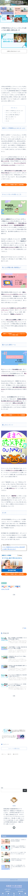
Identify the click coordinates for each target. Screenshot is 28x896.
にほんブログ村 (5, 589)
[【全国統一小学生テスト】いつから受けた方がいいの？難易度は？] (21, 18)
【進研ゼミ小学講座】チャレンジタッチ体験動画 (14, 415)
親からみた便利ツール (11, 116)
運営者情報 (20, 891)
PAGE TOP (14, 879)
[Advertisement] (14, 68)
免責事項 (8, 891)
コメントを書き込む (14, 748)
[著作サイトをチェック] (14, 827)
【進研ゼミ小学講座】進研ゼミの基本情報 (14, 184)
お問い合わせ (8, 889)
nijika (14, 805)
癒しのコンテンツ (10, 118)
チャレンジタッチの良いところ (13, 112)
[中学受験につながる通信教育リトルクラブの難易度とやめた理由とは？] (7, 18)
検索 (2, 787)
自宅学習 (4, 583)
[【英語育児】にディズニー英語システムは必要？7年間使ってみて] (21, 10)
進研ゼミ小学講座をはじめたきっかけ (14, 110)
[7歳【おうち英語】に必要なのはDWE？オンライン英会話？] (7, 10)
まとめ (7, 121)
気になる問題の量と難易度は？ (13, 114)
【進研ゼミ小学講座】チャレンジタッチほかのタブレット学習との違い (14, 334)
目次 (12, 107)
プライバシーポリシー (20, 889)
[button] (25, 467)
